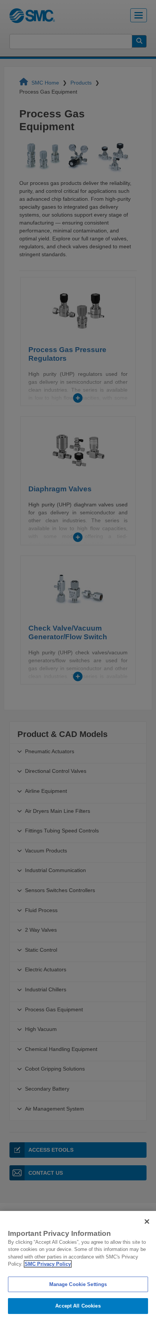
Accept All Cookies (77, 1306)
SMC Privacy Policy (48, 1264)
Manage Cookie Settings (78, 1284)
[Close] (147, 1221)
